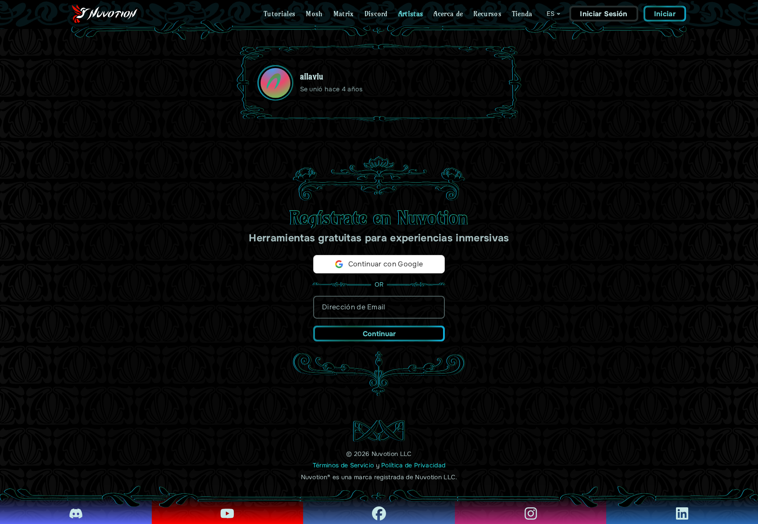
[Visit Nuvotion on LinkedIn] (682, 507)
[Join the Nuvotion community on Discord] (76, 507)
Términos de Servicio (343, 465)
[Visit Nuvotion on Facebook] (379, 507)
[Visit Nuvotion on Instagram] (531, 507)
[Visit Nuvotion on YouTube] (228, 507)
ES (550, 14)
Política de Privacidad (413, 465)
